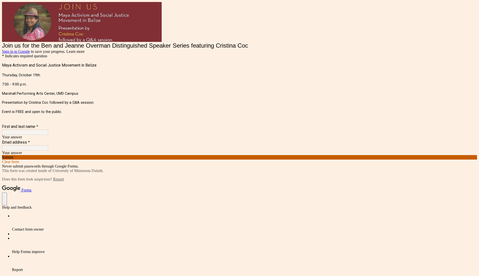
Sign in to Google (16, 51)
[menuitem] (244, 223)
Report (58, 179)
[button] (239, 157)
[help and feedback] (4, 198)
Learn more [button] (75, 51)
